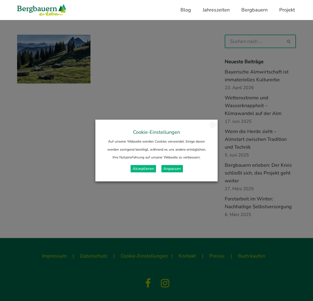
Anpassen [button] (172, 168)
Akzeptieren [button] (143, 168)
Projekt (287, 10)
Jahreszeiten (216, 10)
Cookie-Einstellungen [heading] (156, 132)
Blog (185, 10)
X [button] (212, 125)
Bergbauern (254, 10)
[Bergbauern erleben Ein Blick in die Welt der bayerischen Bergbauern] (41, 10)
